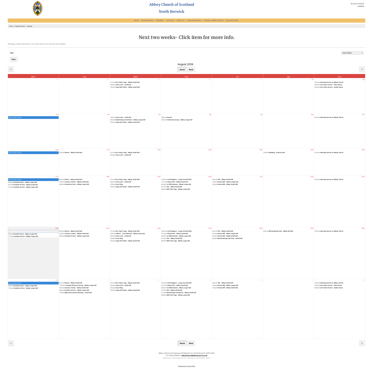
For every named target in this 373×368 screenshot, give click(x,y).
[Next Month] (362, 69)
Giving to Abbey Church (214, 20)
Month (182, 70)
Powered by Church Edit (186, 366)
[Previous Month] (11, 69)
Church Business (194, 20)
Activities (170, 20)
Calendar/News (147, 20)
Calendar (29, 26)
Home (136, 20)
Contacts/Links (231, 20)
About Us (180, 20)
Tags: (12, 53)
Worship (159, 20)
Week (191, 70)
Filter (14, 59)
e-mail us (361, 6)
